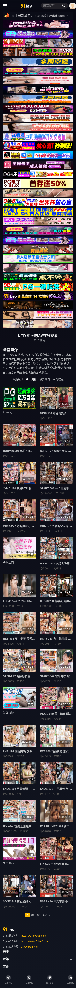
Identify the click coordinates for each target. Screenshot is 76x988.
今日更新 (31, 379)
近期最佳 (17, 379)
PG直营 (7, 412)
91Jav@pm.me (29, 946)
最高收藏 (58, 379)
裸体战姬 (8, 712)
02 (32, 915)
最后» (46, 915)
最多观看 (44, 379)
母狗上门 (8, 562)
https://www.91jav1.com (35, 941)
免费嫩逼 (8, 862)
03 (39, 915)
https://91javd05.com (33, 935)
